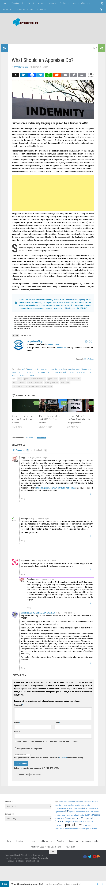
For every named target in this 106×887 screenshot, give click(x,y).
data (60, 802)
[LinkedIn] (24, 75)
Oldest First (41, 438)
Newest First (31, 438)
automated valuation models (71, 829)
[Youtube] (94, 857)
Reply (23, 499)
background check (71, 822)
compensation (67, 802)
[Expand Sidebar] (4, 48)
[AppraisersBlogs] (18, 349)
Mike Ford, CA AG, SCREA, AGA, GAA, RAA (38, 613)
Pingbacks (40, 450)
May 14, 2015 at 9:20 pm (40, 519)
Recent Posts (26, 335)
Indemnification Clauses (51, 372)
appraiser (63, 379)
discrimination (80, 815)
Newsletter (41, 9)
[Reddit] (57, 75)
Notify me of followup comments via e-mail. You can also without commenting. (49, 757)
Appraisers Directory (81, 3)
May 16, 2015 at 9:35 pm (66, 613)
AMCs (84, 808)
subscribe (63, 757)
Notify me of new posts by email (29, 748)
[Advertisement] (54, 34)
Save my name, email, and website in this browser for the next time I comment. (47, 741)
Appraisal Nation (91, 829)
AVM (63, 811)
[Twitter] (90, 341)
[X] (15, 75)
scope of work (65, 383)
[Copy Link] (73, 75)
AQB (60, 808)
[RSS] (99, 857)
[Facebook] (32, 75)
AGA (85, 825)
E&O (19, 372)
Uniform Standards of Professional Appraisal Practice (29, 386)
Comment (18, 705)
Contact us (64, 3)
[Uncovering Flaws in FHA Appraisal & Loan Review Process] (25, 405)
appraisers (71, 379)
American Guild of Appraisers (72, 808)
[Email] (65, 75)
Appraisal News (73, 369)
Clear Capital (87, 802)
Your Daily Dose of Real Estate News (18, 9)
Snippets (26, 3)
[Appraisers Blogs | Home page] (24, 22)
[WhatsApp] (48, 75)
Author (15, 335)
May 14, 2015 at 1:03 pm (38, 458)
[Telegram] (40, 75)
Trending (15, 3)
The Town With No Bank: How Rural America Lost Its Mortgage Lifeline (78, 419)
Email (57, 723)
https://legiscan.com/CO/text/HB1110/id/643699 (55, 488)
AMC (23, 369)
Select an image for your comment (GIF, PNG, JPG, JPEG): (36, 768)
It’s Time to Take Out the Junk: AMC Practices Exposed (49, 419)
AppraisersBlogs (21, 67)
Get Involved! (38, 3)
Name (17, 723)
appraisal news (52, 379)
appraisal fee (81, 822)
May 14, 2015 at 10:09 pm (47, 561)
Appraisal (31, 369)
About (51, 3)
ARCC (83, 829)
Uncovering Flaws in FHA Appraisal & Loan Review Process (22, 419)
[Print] (82, 75)
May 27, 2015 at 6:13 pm (45, 579)
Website (17, 732)
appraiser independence (67, 815)
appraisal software (75, 812)
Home (5, 3)
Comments (22, 450)
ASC (87, 808)
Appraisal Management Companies (51, 369)
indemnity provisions (51, 383)
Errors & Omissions (31, 372)
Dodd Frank (89, 815)
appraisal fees (77, 802)
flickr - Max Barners (89, 359)
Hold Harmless (57, 151)
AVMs (91, 808)
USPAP (31, 375)
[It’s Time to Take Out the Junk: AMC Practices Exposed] (53, 405)
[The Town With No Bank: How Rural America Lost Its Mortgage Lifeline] (80, 405)
